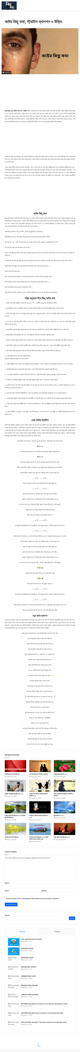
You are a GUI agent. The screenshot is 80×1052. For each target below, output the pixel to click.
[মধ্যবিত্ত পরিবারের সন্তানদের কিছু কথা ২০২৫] (40, 807)
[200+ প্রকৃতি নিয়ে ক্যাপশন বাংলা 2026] (13, 942)
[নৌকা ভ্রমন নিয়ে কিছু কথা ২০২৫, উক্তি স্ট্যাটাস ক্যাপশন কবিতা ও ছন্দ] (40, 829)
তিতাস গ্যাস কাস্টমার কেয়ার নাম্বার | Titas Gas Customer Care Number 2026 (43, 1022)
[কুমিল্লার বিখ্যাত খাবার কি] (13, 960)
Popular (57, 932)
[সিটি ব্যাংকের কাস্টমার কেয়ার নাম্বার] (13, 988)
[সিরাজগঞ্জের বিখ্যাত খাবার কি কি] (13, 970)
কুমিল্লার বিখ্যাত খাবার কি (27, 958)
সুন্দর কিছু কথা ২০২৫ (58, 815)
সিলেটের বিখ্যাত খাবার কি (27, 948)
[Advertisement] (40, 91)
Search (7, 915)
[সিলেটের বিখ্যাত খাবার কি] (13, 951)
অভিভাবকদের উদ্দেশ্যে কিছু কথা (12, 774)
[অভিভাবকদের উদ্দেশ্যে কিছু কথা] (15, 766)
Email (7, 891)
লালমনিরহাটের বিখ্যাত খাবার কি (28, 976)
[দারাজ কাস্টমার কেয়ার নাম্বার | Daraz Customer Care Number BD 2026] (13, 1016)
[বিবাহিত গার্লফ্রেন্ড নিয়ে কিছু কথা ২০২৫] (15, 786)
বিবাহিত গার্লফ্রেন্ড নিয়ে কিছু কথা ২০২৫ (14, 794)
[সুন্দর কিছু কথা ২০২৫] (64, 807)
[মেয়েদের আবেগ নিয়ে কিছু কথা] (15, 829)
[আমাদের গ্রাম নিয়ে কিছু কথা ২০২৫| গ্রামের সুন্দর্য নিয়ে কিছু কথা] (15, 807)
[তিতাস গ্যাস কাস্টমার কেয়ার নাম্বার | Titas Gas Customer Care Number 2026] (13, 1025)
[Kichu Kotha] (9, 5)
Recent (22, 932)
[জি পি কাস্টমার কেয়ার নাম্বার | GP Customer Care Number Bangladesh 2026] (13, 1007)
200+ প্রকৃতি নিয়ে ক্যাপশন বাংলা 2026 (31, 939)
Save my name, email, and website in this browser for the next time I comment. (33, 898)
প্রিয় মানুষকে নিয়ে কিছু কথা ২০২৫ (62, 837)
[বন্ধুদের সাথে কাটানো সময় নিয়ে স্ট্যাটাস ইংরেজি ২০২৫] (40, 786)
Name (7, 883)
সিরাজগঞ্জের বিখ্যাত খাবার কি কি (28, 967)
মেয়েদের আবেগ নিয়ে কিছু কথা (12, 837)
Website (44, 891)
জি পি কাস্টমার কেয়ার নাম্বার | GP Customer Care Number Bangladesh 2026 (44, 1004)
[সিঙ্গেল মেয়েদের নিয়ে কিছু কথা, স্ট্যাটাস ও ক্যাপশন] (64, 786)
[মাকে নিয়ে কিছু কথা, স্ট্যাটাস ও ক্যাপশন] (40, 766)
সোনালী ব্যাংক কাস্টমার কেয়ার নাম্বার (29, 994)
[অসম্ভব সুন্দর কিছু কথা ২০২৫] (64, 766)
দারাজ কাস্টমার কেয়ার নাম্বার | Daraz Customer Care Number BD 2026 (42, 1013)
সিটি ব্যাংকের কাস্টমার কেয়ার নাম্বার (29, 985)
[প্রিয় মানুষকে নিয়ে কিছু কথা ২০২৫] (64, 829)
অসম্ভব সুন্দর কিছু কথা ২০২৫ (61, 774)
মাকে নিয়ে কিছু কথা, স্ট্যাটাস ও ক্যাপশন (38, 774)
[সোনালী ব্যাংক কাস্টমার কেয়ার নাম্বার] (13, 997)
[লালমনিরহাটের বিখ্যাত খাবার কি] (13, 979)
